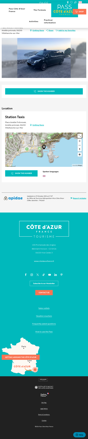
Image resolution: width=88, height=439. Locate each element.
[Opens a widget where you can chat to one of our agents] (79, 435)
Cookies (44, 420)
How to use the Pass (44, 331)
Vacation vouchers (44, 316)
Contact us (44, 292)
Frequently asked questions (44, 323)
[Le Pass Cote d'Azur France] (64, 10)
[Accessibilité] (67, 2)
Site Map (43, 402)
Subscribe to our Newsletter (44, 283)
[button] (75, 2)
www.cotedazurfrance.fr (44, 261)
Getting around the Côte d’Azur (20, 357)
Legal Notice (44, 409)
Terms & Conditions (44, 414)
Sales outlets (44, 308)
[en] (80, 2)
